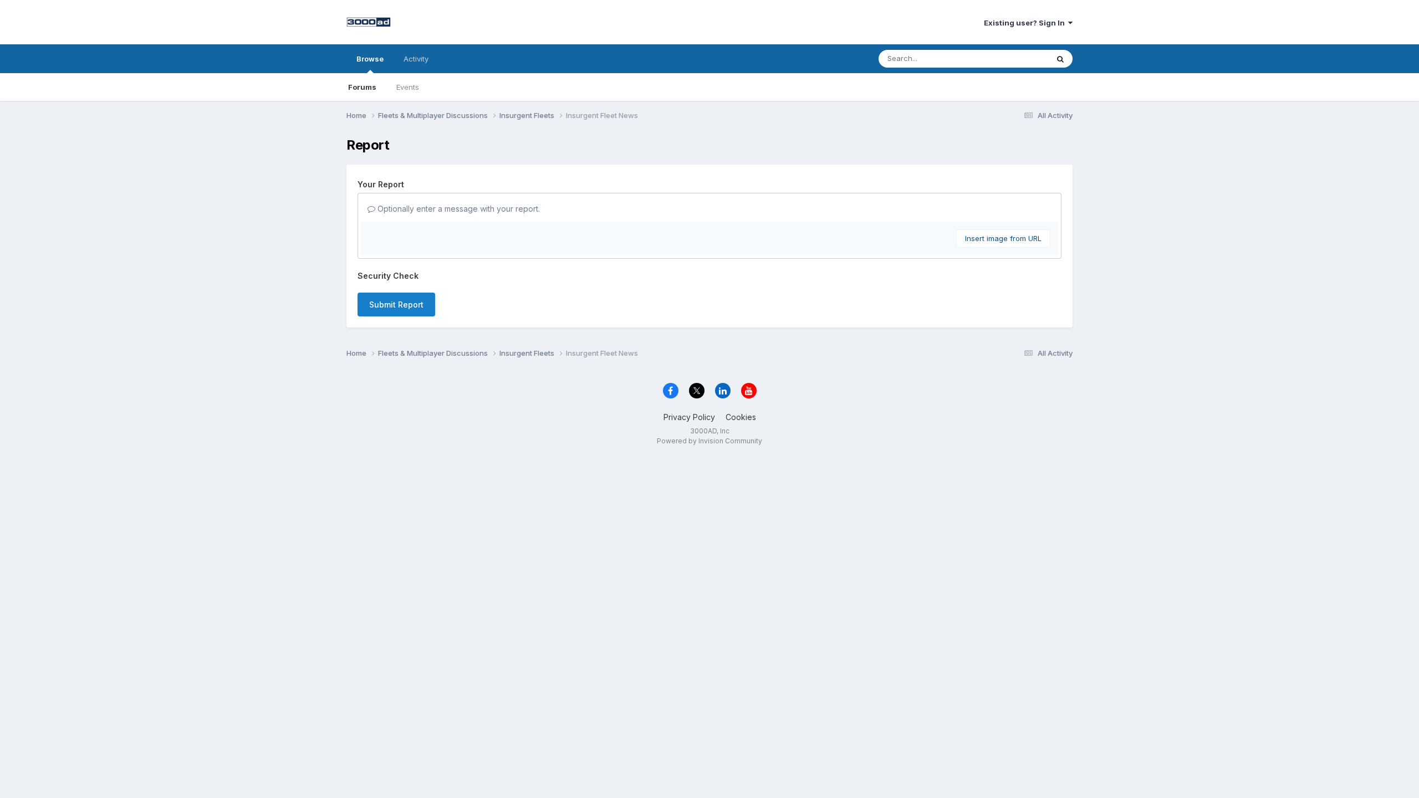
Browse (370, 58)
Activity (416, 58)
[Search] (1060, 59)
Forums (362, 87)
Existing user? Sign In (1026, 22)
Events (407, 87)
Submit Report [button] (396, 304)
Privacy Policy (689, 417)
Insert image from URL (1003, 238)
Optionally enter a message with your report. (457, 208)
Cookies (741, 417)
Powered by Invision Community (709, 441)
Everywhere (1013, 58)
